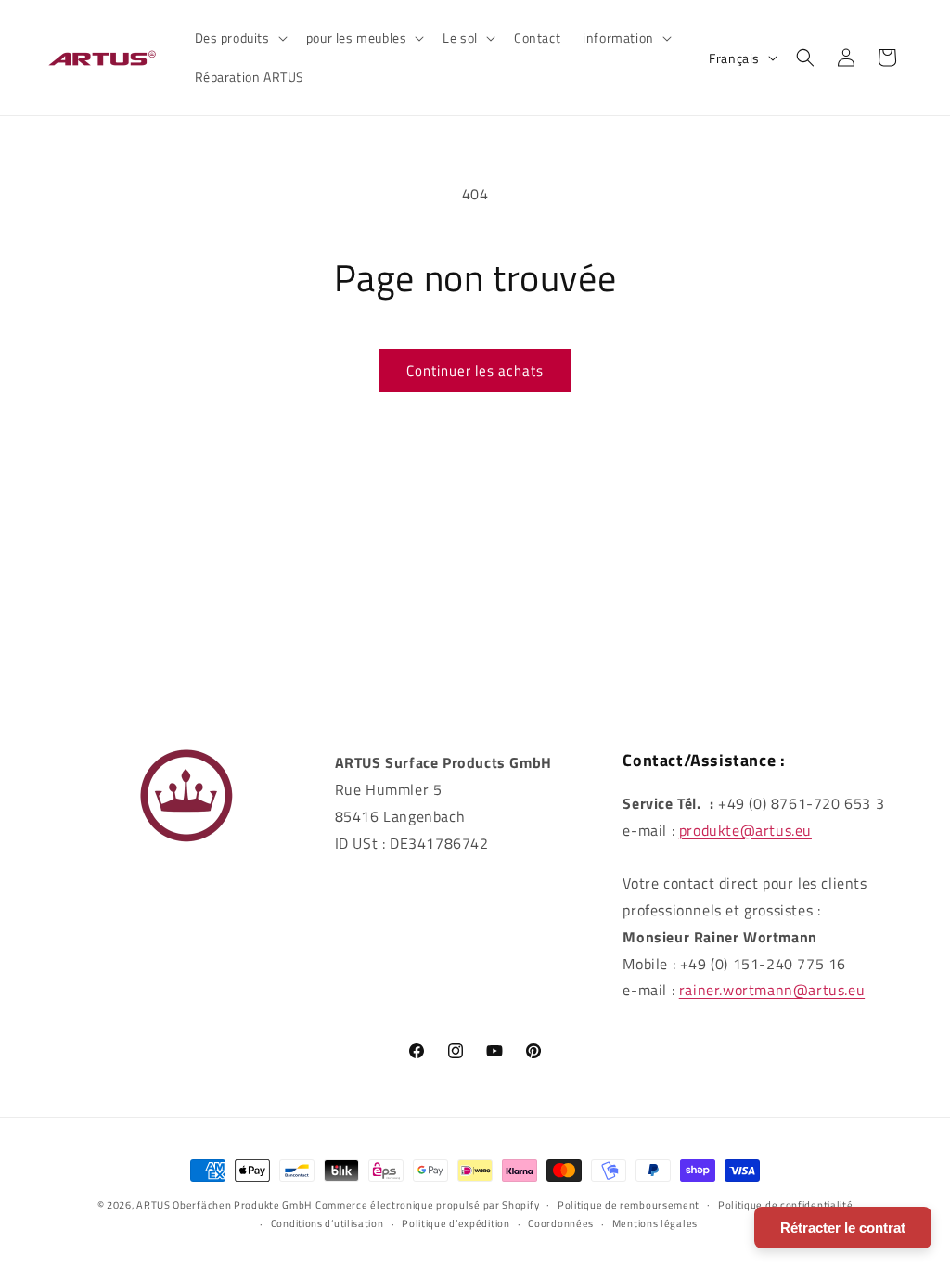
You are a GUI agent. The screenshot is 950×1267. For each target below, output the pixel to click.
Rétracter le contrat (842, 1227)
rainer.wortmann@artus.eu (772, 990)
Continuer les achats (475, 370)
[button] (239, 38)
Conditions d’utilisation (327, 1223)
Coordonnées (561, 1223)
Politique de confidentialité (786, 1204)
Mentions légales (655, 1223)
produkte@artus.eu (745, 830)
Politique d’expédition (455, 1223)
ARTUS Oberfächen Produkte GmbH (224, 1204)
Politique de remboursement (629, 1204)
